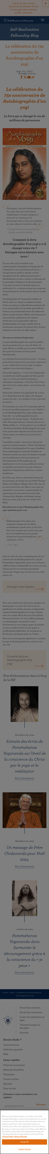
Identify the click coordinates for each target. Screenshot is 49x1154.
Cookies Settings (24, 1149)
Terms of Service (20, 1137)
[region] (24, 1132)
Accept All (24, 1142)
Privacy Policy (8, 1137)
